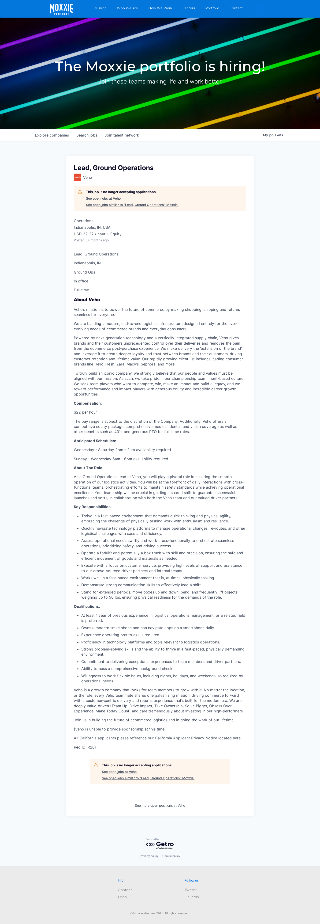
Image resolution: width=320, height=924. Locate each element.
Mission (100, 8)
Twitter (191, 890)
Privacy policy (149, 856)
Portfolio (212, 8)
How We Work (160, 8)
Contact (236, 8)
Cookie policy (171, 856)
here (237, 738)
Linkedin (192, 897)
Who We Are (127, 8)
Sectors (188, 8)
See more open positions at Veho (160, 805)
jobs (86, 135)
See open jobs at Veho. (104, 198)
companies (52, 135)
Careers (259, 8)
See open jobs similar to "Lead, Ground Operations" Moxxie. (132, 205)
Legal (122, 897)
